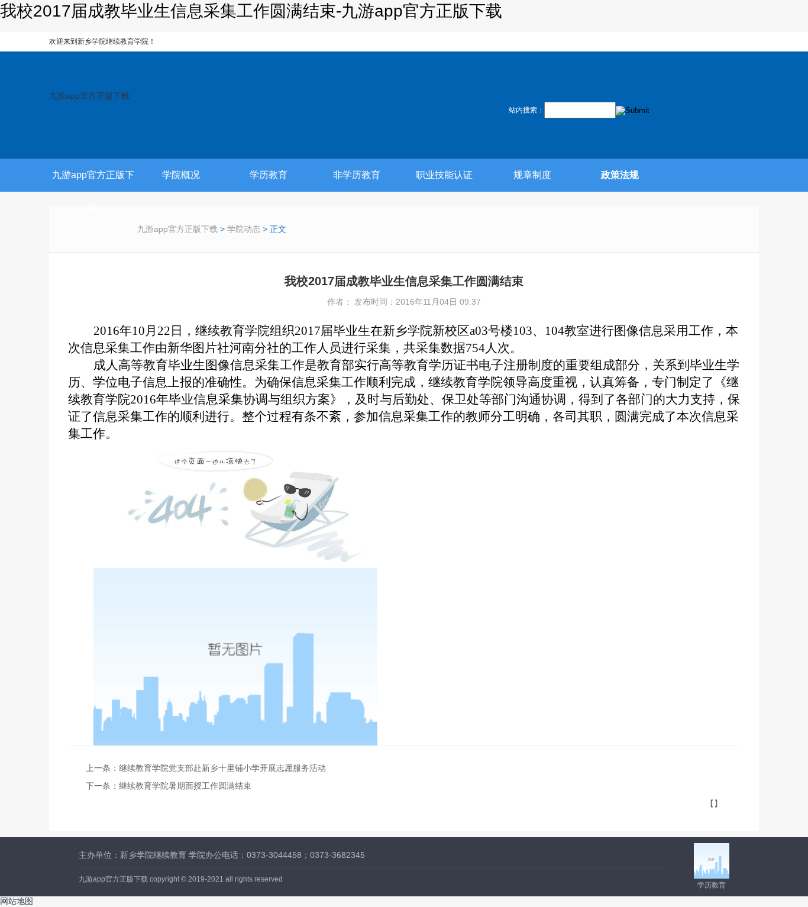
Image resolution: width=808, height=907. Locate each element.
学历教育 (268, 175)
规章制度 (532, 175)
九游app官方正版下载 (89, 96)
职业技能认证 (444, 175)
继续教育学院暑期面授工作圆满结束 (185, 785)
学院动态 (243, 229)
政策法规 (620, 175)
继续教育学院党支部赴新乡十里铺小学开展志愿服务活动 (222, 768)
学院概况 (181, 175)
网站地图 (16, 901)
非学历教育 (356, 175)
